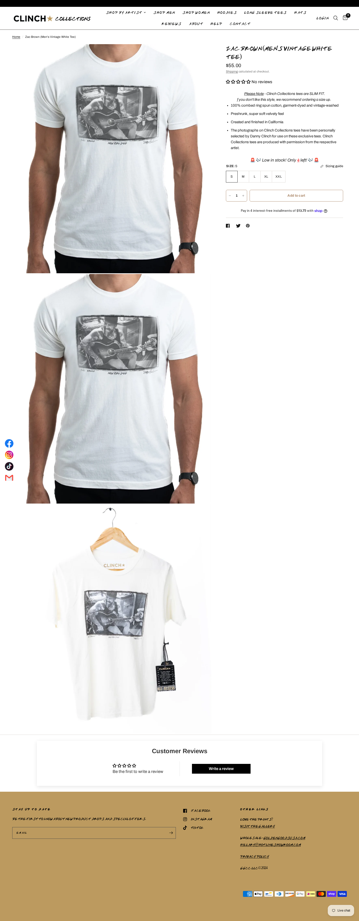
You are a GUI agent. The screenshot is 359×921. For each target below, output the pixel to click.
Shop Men (164, 12)
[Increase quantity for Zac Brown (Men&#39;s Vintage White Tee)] (243, 195)
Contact (240, 23)
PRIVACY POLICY (254, 856)
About (196, 23)
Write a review (221, 769)
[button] (238, 82)
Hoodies (227, 12)
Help (216, 23)
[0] (344, 18)
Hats (300, 12)
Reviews (171, 23)
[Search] (335, 18)
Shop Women (196, 12)
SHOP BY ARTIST (124, 12)
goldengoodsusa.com (284, 838)
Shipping (232, 71)
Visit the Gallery (257, 826)
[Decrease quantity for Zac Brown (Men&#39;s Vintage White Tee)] (229, 195)
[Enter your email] (171, 833)
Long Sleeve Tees (265, 12)
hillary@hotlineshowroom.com (270, 844)
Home (16, 37)
